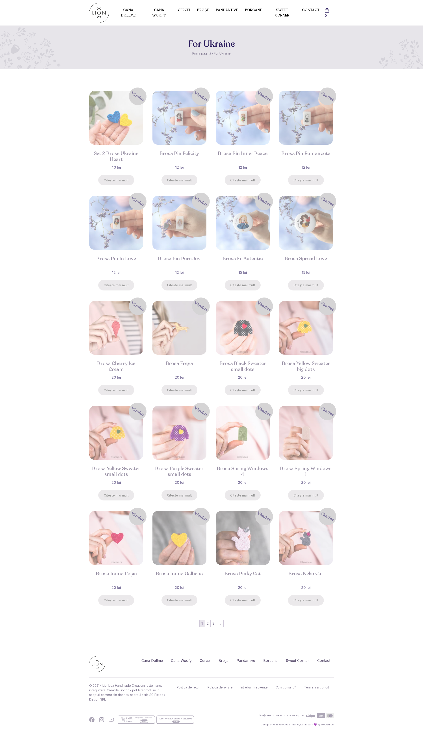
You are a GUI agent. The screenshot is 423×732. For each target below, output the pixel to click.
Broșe (203, 10)
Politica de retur (188, 687)
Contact (310, 10)
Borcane (253, 10)
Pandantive (227, 10)
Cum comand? (286, 687)
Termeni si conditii (317, 687)
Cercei (184, 10)
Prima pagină (201, 53)
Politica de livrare (220, 687)
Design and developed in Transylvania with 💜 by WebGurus (297, 724)
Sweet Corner (282, 13)
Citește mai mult (116, 180)
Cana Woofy (159, 13)
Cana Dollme (128, 13)
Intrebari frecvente (254, 687)
